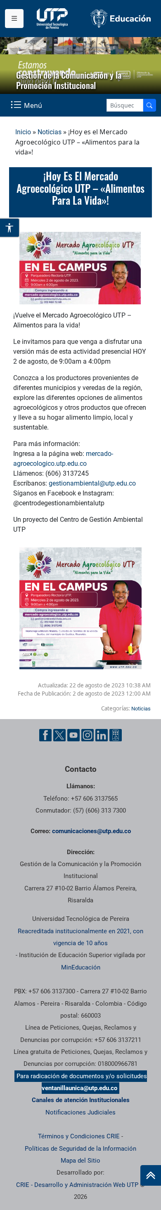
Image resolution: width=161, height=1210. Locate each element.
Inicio (23, 132)
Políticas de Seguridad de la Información (80, 1148)
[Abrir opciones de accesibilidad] (10, 228)
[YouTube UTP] (73, 735)
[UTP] (53, 18)
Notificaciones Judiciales (80, 1112)
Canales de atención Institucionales (81, 1100)
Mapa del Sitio (80, 1160)
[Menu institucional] (14, 18)
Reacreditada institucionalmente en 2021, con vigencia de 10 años (80, 937)
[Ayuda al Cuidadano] (115, 735)
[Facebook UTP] (45, 735)
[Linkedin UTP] (101, 735)
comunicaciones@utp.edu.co (91, 831)
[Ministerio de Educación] (120, 18)
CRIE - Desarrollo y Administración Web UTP (77, 1185)
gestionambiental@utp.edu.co (92, 483)
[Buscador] (149, 105)
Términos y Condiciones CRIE (79, 1136)
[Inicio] (150, 1175)
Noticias (50, 132)
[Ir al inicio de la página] (151, 1175)
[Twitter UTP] (59, 735)
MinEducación (80, 967)
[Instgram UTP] (87, 735)
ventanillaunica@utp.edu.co (79, 1088)
